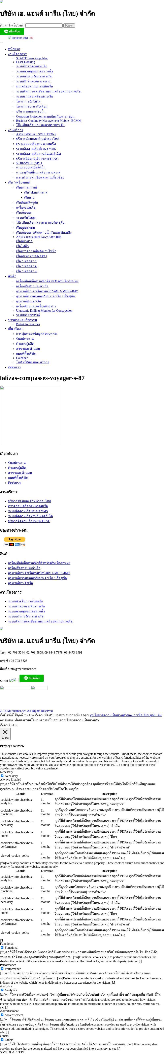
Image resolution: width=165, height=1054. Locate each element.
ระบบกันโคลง (26, 217)
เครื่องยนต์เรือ (26, 207)
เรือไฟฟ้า (22, 246)
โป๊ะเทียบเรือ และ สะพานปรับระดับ (40, 125)
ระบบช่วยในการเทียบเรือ (25, 601)
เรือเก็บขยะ (24, 212)
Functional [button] (6, 943)
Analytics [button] (6, 986)
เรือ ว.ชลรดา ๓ (26, 271)
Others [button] (4, 1036)
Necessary (11, 776)
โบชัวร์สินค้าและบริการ (32, 362)
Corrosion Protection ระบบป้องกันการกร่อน (45, 116)
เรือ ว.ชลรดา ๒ (26, 266)
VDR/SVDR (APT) (29, 163)
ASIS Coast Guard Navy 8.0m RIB (38, 236)
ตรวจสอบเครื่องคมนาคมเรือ (36, 143)
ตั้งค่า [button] (4, 725)
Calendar (22, 358)
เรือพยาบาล (24, 241)
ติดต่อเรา (14, 367)
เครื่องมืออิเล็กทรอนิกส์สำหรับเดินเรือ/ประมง (47, 281)
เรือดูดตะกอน (25, 227)
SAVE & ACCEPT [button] (12, 1052)
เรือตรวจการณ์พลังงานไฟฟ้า (36, 251)
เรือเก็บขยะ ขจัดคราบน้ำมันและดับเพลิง (44, 232)
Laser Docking (25, 62)
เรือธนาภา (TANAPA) (31, 256)
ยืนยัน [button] (13, 725)
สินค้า (12, 276)
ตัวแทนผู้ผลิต (25, 343)
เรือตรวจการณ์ (26, 187)
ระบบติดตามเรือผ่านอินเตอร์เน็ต (38, 153)
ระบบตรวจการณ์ (28, 315)
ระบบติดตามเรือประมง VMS (36, 148)
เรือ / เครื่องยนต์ (19, 182)
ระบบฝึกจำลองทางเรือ (31, 66)
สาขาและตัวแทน (28, 348)
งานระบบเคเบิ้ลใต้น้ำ (30, 167)
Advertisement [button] (9, 1011)
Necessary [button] (6, 772)
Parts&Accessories (28, 324)
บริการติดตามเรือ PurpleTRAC (37, 158)
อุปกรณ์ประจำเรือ (28, 301)
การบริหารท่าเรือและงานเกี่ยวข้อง (40, 177)
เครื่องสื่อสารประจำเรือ (32, 286)
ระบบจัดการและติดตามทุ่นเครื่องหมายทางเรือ (48, 91)
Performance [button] (8, 965)
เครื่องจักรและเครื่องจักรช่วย (36, 306)
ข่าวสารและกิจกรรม (22, 320)
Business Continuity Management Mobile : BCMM (48, 120)
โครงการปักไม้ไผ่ (28, 101)
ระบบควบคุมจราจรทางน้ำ (34, 71)
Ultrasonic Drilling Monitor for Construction (44, 310)
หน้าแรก (14, 49)
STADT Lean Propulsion (32, 58)
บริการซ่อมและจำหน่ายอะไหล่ (37, 138)
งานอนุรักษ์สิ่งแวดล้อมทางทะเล (38, 172)
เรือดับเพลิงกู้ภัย (27, 202)
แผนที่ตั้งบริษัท (26, 353)
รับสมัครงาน (25, 338)
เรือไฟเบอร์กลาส (35, 192)
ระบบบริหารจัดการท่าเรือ (34, 76)
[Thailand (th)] (18, 37)
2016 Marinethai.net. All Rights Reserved (26, 710)
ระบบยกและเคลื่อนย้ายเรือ (34, 96)
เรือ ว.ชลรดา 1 (26, 261)
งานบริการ (15, 130)
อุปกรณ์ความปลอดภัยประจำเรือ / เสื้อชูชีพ (45, 296)
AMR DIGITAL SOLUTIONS (36, 134)
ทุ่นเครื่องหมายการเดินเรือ (34, 86)
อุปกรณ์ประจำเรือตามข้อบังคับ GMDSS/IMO (47, 291)
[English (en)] (31, 37)
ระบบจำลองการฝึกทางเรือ (26, 606)
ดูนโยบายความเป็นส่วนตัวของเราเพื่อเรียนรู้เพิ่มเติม (126, 715)
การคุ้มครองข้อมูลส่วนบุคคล (36, 333)
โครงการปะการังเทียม (31, 106)
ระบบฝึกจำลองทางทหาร (33, 81)
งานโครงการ (17, 54)
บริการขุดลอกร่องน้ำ (30, 111)
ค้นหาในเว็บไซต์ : (12, 25)
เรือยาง (29, 197)
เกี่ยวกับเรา (15, 328)
